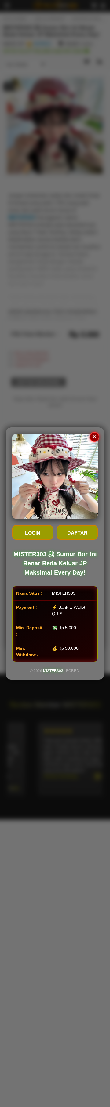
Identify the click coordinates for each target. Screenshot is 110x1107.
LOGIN (32, 532)
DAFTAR (77, 532)
